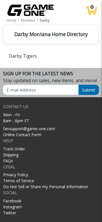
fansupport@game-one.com (29, 128)
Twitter (9, 212)
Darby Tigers (23, 56)
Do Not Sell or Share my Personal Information (45, 186)
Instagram (12, 206)
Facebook (12, 201)
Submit (88, 90)
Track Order (14, 149)
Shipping (10, 154)
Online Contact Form (22, 134)
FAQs (8, 160)
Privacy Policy (15, 174)
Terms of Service (18, 180)
